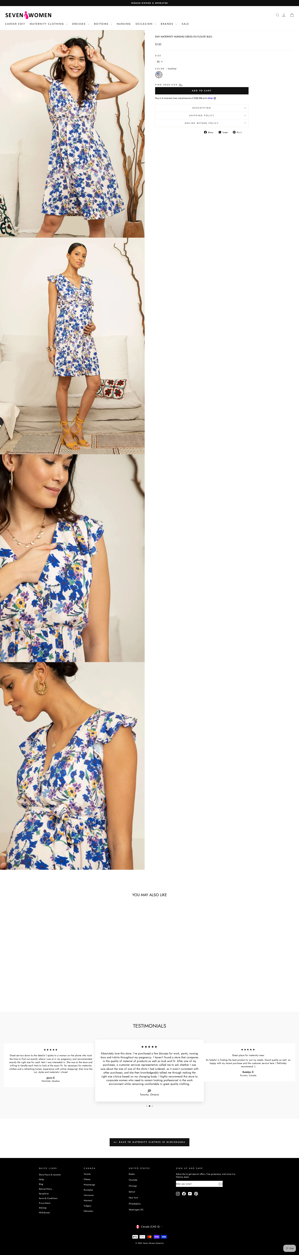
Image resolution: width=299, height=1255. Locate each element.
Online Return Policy (202, 123)
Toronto (87, 1174)
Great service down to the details (27, 1055)
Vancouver (89, 1195)
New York (133, 1197)
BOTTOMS (102, 24)
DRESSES (79, 24)
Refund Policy (45, 1188)
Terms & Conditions (48, 1198)
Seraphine (44, 1193)
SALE (185, 24)
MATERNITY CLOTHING (47, 24)
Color (165, 68)
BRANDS (168, 24)
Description (201, 107)
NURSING (124, 24)
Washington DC (136, 1209)
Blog (41, 1184)
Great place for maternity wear (248, 1055)
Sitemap (43, 1207)
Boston (132, 1174)
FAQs (41, 1179)
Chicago (133, 1185)
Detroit (132, 1191)
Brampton (88, 1189)
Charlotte (133, 1179)
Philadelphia (135, 1203)
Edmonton (88, 1211)
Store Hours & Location (50, 1174)
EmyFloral (159, 75)
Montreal (88, 1200)
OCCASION (145, 24)
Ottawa (87, 1179)
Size (158, 55)
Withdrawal (44, 1212)
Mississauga (89, 1184)
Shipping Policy (201, 115)
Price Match (44, 1203)
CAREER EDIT (15, 24)
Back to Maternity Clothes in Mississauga (151, 1142)
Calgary (87, 1205)
